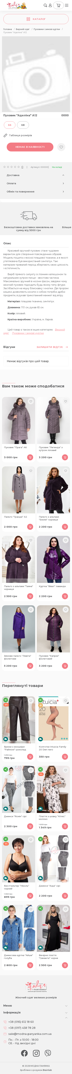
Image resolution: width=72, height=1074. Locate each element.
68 (23, 125)
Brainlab (47, 1070)
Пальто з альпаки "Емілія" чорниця (49, 518)
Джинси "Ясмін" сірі (15, 816)
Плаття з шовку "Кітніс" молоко (52, 817)
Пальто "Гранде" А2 (15, 516)
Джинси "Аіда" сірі (49, 885)
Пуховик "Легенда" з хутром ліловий (51, 448)
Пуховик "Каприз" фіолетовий (49, 657)
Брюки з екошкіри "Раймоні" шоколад (15, 748)
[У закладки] (61, 147)
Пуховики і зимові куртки (28, 333)
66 (9, 125)
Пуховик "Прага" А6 (15, 447)
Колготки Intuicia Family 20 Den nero (52, 748)
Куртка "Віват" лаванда (52, 586)
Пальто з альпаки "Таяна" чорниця (18, 587)
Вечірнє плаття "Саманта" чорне (48, 956)
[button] (45, 5)
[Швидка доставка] (18, 719)
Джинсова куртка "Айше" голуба (18, 956)
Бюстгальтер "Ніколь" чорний (16, 887)
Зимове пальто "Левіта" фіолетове (17, 657)
